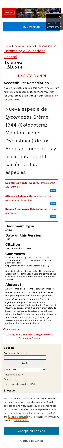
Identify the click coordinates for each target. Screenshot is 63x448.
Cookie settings (17, 416)
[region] (31, 420)
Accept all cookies (31, 431)
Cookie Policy (21, 420)
